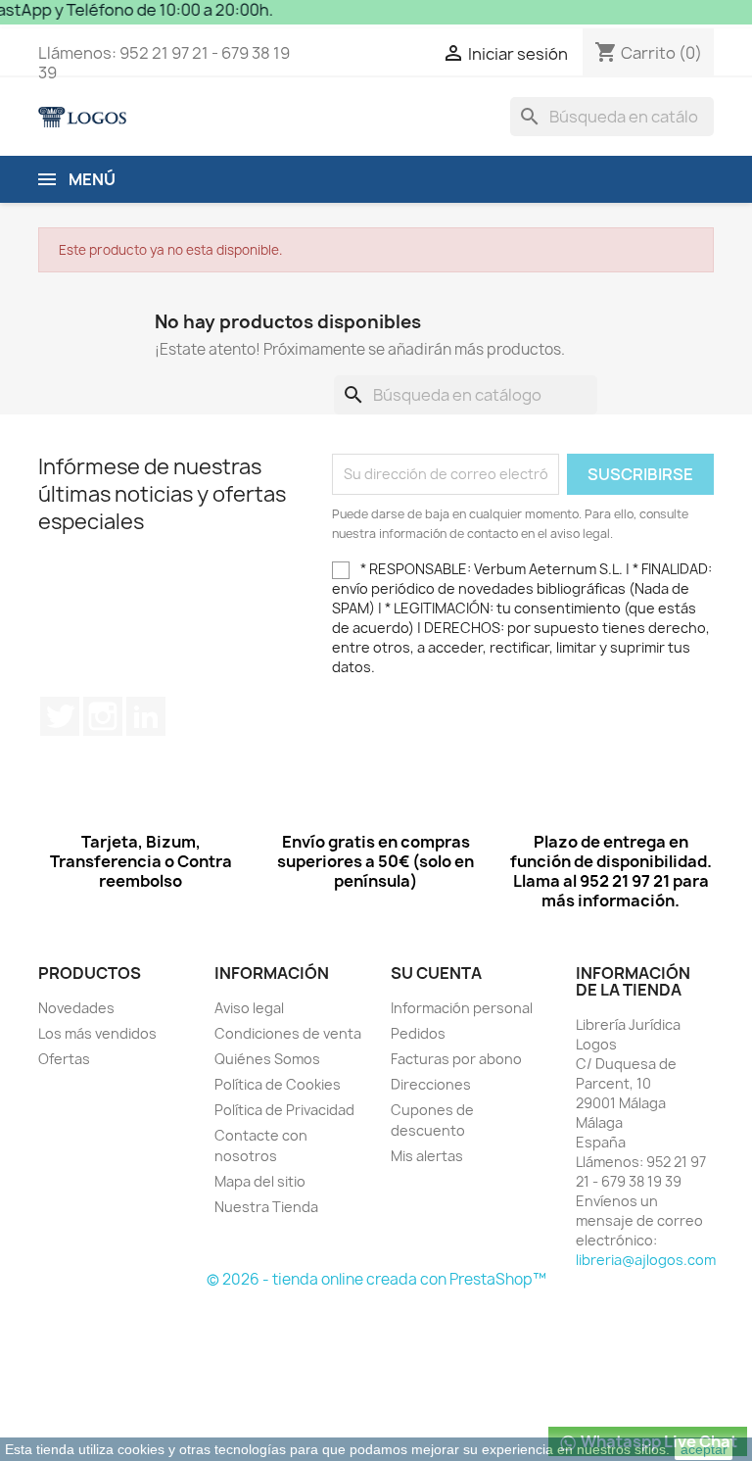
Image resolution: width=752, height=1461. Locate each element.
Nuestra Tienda (266, 1206)
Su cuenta (436, 973)
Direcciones (431, 1084)
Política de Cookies (277, 1084)
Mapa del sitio (260, 1181)
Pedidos (418, 1033)
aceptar (704, 1449)
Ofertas (64, 1058)
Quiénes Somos (267, 1058)
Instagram (102, 716)
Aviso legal (249, 1007)
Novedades (76, 1007)
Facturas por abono (456, 1058)
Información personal (462, 1007)
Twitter (59, 716)
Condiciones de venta (287, 1033)
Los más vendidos (97, 1033)
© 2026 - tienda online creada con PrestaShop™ (376, 1279)
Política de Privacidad (284, 1109)
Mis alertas (427, 1155)
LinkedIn (145, 716)
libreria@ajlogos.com (646, 1259)
